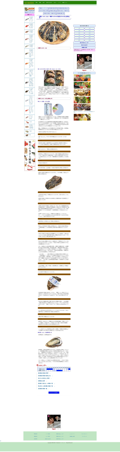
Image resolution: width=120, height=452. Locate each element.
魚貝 (43, 2)
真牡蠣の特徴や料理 (53, 8)
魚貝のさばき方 (49, 2)
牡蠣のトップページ (43, 8)
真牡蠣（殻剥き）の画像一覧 (49, 13)
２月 (89, 28)
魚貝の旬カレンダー (60, 438)
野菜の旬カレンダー (60, 433)
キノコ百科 (48, 436)
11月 (79, 40)
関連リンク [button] (64, 2)
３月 (79, 30)
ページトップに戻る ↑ (53, 392)
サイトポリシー (84, 433)
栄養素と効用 (84, 47)
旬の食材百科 (29, 3)
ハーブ (59, 2)
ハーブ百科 (48, 433)
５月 (79, 33)
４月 (89, 30)
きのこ (55, 2)
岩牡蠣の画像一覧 (60, 13)
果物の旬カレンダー (60, 436)
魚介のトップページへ (29, 12)
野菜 (37, 2)
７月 (79, 35)
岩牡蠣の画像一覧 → (43, 388)
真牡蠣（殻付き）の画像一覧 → (46, 383)
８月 (89, 35)
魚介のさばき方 (84, 45)
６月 (89, 33)
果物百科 (35, 436)
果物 (40, 2)
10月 (89, 37)
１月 (79, 28)
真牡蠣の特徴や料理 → (44, 373)
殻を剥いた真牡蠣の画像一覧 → (46, 386)
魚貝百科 (35, 438)
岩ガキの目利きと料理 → (45, 378)
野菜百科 (35, 433)
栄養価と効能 (52, 10)
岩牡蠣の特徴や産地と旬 (63, 8)
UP (0, 440)
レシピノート (72, 433)
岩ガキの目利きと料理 (44, 10)
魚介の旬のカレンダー (84, 42)
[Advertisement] (54, 59)
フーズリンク (84, 436)
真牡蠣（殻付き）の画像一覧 (62, 10)
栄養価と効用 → (42, 381)
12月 (89, 40)
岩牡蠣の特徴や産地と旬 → (45, 375)
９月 (79, 37)
